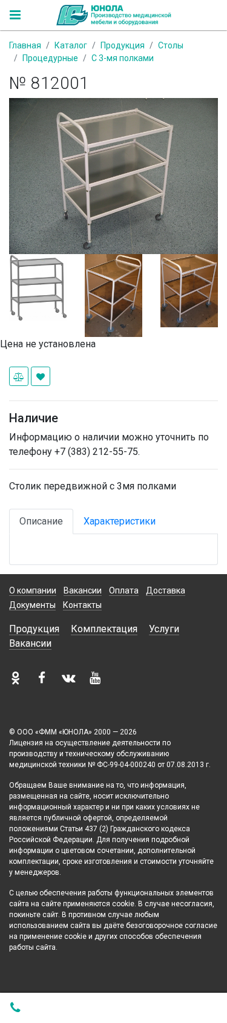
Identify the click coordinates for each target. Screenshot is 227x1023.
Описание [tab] (41, 521)
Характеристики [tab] (120, 521)
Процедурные (50, 58)
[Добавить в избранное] (40, 376)
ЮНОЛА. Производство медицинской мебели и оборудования (113, 15)
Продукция (122, 45)
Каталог (70, 45)
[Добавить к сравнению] (18, 376)
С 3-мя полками (122, 58)
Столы (170, 45)
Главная (25, 45)
